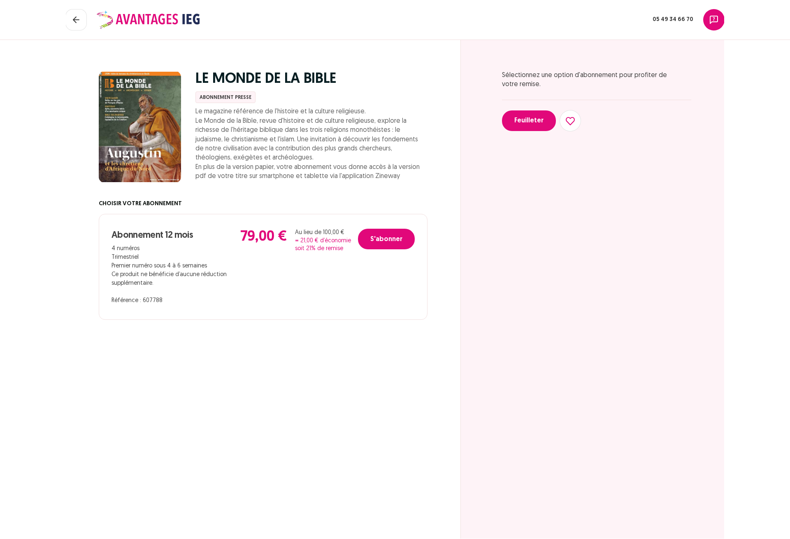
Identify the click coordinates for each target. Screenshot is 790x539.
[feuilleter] (140, 127)
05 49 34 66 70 (673, 19)
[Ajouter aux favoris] (570, 120)
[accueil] (148, 19)
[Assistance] (714, 19)
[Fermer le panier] (76, 19)
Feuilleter (529, 120)
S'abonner (386, 239)
